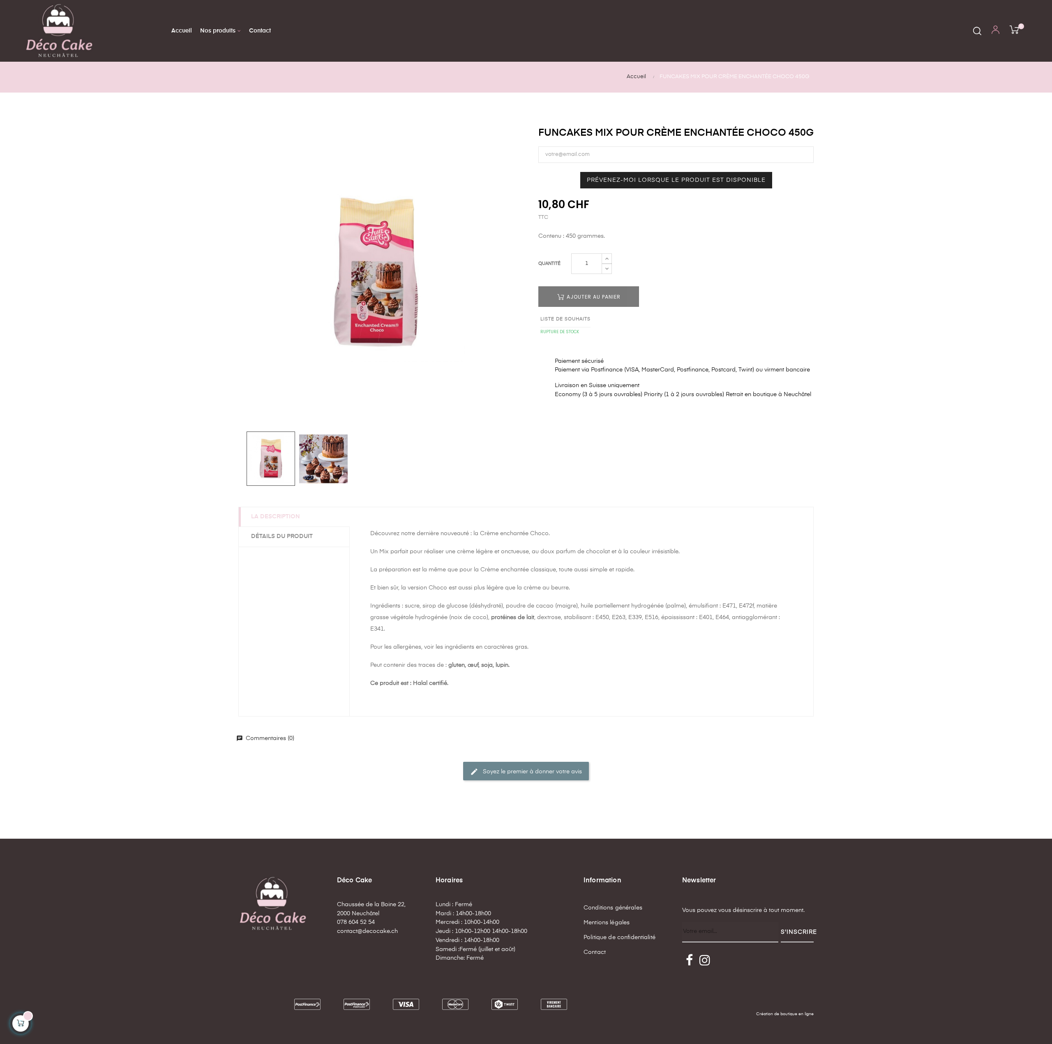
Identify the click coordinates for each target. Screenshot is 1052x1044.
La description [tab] (275, 517)
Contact (595, 952)
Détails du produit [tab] (282, 536)
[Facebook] (689, 961)
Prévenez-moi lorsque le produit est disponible (676, 180)
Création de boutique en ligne (785, 1014)
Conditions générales (613, 908)
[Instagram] (705, 961)
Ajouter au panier (593, 296)
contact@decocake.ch (367, 931)
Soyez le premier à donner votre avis (526, 772)
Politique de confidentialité (619, 937)
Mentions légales (607, 923)
